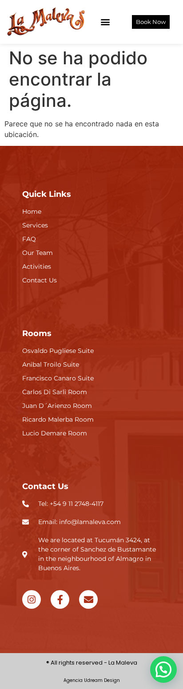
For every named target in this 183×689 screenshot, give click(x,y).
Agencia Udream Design (92, 680)
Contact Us (45, 486)
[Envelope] (88, 599)
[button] (105, 22)
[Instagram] (31, 599)
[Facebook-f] (60, 599)
